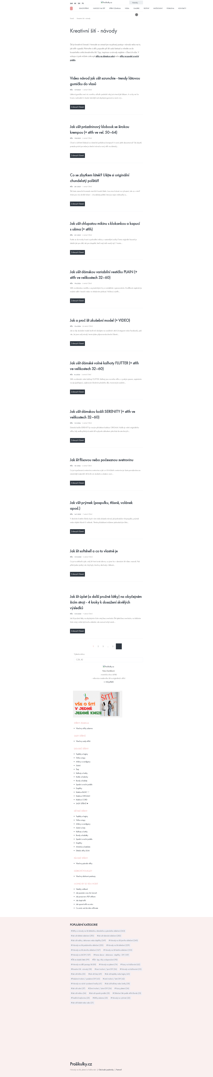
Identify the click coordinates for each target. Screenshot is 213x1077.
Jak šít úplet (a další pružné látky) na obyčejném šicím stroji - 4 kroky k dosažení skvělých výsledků (106, 602)
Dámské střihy (81, 748)
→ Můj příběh (108, 682)
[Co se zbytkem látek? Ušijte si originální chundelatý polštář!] (104, 169)
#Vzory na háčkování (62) (130, 964)
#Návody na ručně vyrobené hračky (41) (86, 983)
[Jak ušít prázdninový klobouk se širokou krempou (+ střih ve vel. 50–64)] (104, 120)
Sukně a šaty (80, 828)
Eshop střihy (84, 8)
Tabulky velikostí (82, 889)
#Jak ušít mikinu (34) (78, 993)
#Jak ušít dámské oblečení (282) (109, 936)
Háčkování (157, 8)
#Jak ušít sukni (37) (78, 988)
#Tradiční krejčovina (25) (80, 998)
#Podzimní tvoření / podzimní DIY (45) (85, 979)
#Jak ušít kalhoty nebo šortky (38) (117, 983)
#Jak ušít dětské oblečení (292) (82, 936)
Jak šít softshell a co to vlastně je (94, 551)
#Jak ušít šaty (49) (95, 974)
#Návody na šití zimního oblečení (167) (85, 950)
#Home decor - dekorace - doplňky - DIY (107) (111, 955)
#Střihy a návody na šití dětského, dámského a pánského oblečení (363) (98, 931)
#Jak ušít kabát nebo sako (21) (82, 1003)
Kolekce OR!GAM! (83, 796)
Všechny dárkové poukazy (85, 876)
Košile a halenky (82, 777)
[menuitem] (72, 18)
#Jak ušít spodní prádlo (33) (99, 993)
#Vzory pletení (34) (122, 988)
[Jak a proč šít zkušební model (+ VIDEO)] (104, 314)
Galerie (136, 8)
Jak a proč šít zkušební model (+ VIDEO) (100, 320)
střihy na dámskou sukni (105, 56)
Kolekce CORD (81, 799)
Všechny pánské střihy (84, 863)
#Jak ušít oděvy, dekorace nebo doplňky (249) (88, 940)
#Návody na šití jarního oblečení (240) (123, 940)
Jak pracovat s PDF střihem (86, 896)
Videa (127, 8)
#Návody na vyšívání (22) (120, 998)
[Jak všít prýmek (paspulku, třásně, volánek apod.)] (104, 496)
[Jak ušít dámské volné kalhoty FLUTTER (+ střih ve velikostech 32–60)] (104, 357)
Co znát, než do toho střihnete (87, 908)
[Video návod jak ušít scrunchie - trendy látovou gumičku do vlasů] (104, 72)
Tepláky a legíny (82, 754)
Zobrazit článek (77, 107)
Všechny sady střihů (83, 741)
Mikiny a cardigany (83, 761)
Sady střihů (80, 735)
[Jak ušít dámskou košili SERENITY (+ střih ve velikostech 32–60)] (104, 405)
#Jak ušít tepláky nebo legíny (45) (117, 974)
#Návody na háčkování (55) (131, 969)
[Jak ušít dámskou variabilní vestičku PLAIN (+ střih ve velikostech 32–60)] (104, 266)
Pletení (146, 8)
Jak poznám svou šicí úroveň (86, 893)
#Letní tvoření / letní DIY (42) (114, 979)
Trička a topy (80, 758)
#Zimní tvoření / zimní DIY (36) (100, 988)
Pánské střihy (81, 858)
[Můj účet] (141, 14)
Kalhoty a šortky (82, 773)
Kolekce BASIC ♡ (82, 792)
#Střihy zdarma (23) (100, 998)
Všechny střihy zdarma (84, 728)
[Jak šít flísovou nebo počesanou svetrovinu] (104, 454)
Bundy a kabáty (81, 780)
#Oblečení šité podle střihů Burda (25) (127, 993)
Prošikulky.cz (81, 1064)
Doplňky (79, 788)
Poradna (170, 8)
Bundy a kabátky (82, 835)
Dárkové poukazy (83, 871)
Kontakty (182, 8)
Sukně (78, 765)
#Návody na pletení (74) (108, 964)
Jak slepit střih (81, 900)
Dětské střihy (80, 811)
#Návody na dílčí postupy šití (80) (83, 964)
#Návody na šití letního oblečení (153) (117, 950)
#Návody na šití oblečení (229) (118, 945)
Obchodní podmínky (106, 1069)
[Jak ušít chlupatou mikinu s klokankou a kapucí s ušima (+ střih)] (104, 217)
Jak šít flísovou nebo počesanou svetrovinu (101, 459)
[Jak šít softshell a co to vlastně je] (104, 545)
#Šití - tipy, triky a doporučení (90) (105, 959)
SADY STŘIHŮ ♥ (82, 803)
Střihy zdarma (115, 8)
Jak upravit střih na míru (84, 904)
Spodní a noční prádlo (84, 784)
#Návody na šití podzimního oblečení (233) (87, 945)
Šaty (77, 769)
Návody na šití (99, 8)
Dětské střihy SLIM (82, 850)
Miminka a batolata (83, 847)
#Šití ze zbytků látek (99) (80, 959)
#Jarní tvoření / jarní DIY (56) (106, 969)
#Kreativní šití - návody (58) (81, 969)
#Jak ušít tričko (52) (78, 974)
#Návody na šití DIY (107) (81, 955)
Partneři (119, 1069)
